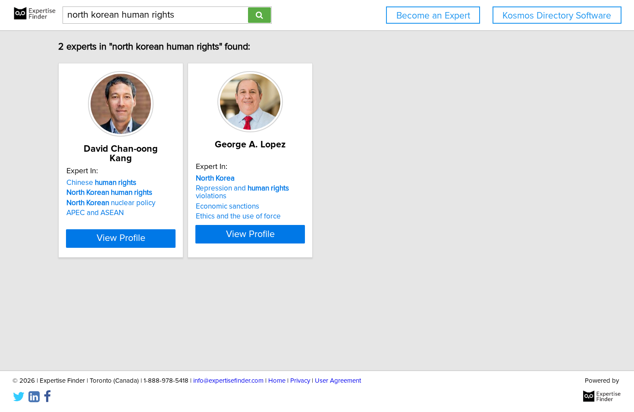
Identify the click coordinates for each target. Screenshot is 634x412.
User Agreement (338, 381)
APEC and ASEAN (95, 213)
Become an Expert (433, 15)
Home (277, 381)
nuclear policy (110, 203)
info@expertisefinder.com (228, 381)
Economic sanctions (227, 206)
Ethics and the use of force (238, 216)
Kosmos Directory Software (556, 15)
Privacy (300, 381)
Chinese (101, 183)
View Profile (121, 238)
